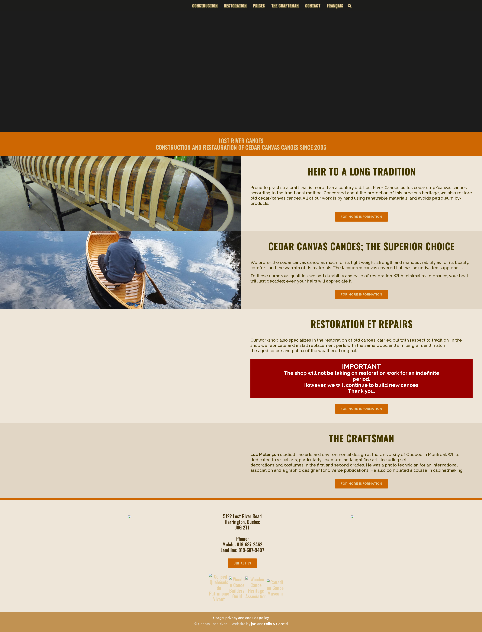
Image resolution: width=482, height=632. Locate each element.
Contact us (242, 563)
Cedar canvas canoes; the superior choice (361, 246)
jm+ (253, 624)
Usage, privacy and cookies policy (241, 618)
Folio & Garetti (276, 624)
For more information (361, 217)
